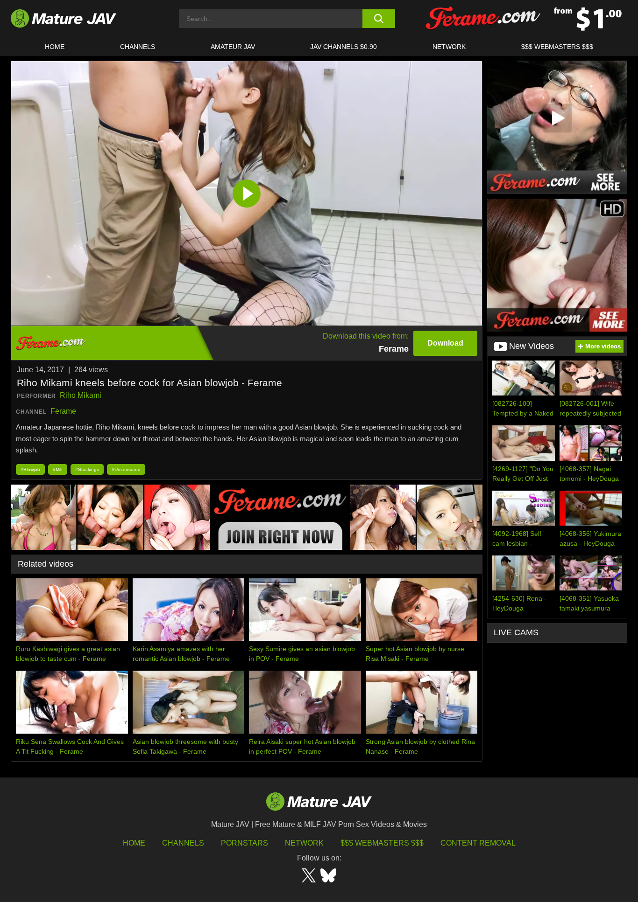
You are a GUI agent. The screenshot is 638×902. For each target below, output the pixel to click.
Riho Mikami (80, 395)
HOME (54, 46)
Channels (183, 843)
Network (449, 46)
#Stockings (87, 469)
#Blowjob (30, 469)
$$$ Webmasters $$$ (382, 843)
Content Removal (478, 843)
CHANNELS (137, 46)
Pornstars (244, 843)
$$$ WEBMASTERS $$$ (557, 46)
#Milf (58, 469)
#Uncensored (126, 469)
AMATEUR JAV (233, 46)
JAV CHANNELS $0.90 (343, 46)
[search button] (378, 18)
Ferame (63, 411)
